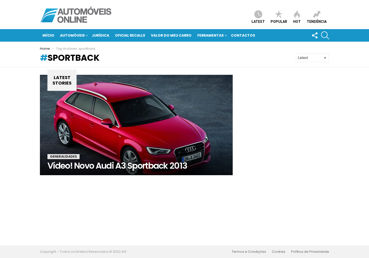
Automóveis (72, 35)
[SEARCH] (325, 35)
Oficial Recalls (130, 35)
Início (48, 35)
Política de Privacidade (310, 252)
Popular (279, 22)
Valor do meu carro (171, 35)
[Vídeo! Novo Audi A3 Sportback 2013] (136, 125)
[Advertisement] (184, 210)
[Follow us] (315, 35)
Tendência (317, 22)
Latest (258, 22)
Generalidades (63, 156)
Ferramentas (210, 35)
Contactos (243, 35)
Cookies (278, 252)
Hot (297, 22)
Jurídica (100, 35)
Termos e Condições (249, 252)
